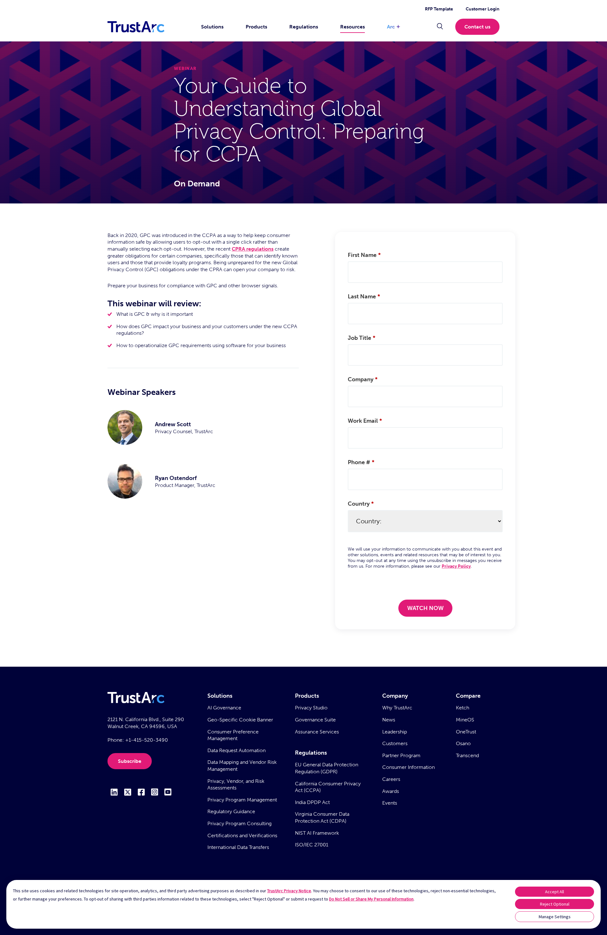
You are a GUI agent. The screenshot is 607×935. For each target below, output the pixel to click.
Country (361, 503)
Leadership (394, 732)
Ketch (462, 708)
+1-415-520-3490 (146, 740)
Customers (395, 743)
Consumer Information (408, 767)
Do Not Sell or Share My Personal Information (371, 899)
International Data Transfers (238, 847)
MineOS (465, 720)
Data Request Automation (236, 750)
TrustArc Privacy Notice (289, 891)
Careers (391, 779)
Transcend (467, 755)
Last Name (364, 296)
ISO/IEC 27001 (311, 845)
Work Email (365, 420)
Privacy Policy (456, 566)
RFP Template (439, 9)
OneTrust (466, 732)
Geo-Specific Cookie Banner (240, 720)
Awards (390, 791)
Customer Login (483, 9)
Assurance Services (317, 732)
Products (256, 27)
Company (362, 379)
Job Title (361, 337)
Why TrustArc (397, 708)
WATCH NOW (425, 608)
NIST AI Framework (317, 833)
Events (389, 803)
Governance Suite (315, 720)
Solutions (212, 27)
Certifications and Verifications (242, 835)
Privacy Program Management (242, 800)
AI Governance (224, 708)
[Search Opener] (440, 27)
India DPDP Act (312, 802)
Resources (352, 27)
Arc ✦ (393, 27)
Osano (463, 743)
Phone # (361, 462)
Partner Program (401, 755)
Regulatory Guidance (231, 811)
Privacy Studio (311, 708)
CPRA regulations (252, 249)
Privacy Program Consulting (239, 823)
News (388, 720)
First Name (364, 255)
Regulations (303, 27)
